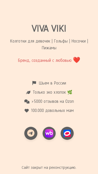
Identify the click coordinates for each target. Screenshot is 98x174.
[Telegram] (30, 133)
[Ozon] (67, 133)
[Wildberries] (49, 133)
